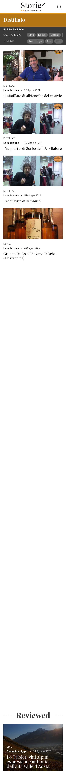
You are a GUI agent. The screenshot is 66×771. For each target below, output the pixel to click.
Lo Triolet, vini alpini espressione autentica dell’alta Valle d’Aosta (29, 761)
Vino (9, 746)
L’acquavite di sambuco (22, 201)
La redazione (11, 90)
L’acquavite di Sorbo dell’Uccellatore (32, 148)
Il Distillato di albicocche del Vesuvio (32, 96)
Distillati (9, 85)
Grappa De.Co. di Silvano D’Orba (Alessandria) (29, 256)
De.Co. (7, 243)
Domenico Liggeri (17, 751)
